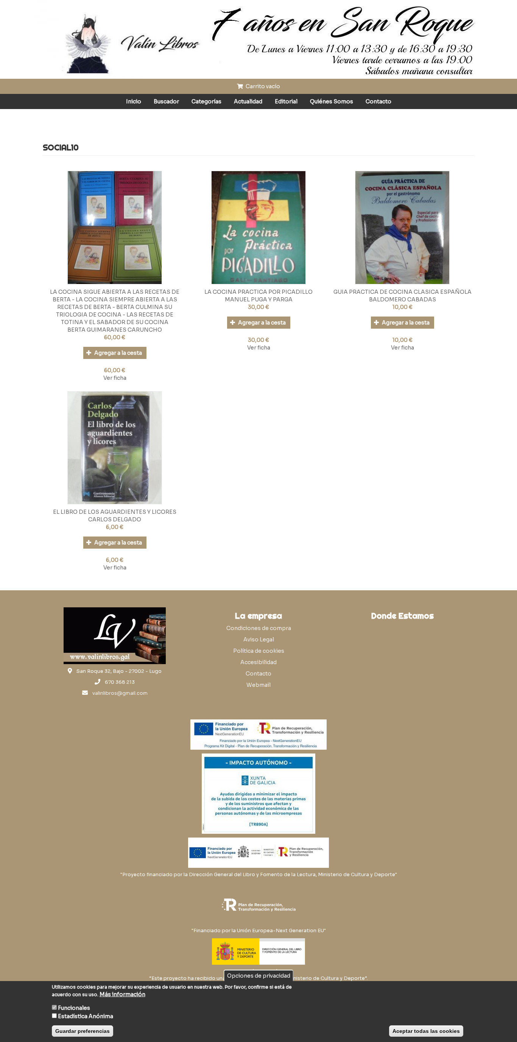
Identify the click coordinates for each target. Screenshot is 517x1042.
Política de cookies (258, 650)
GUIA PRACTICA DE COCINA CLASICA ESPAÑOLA (402, 292)
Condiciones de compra (258, 628)
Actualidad (248, 101)
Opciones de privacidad (258, 975)
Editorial (286, 101)
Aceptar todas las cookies (426, 1031)
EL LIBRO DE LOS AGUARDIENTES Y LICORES (114, 512)
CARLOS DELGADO (114, 519)
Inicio (133, 101)
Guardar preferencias (82, 1031)
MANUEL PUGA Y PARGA (259, 299)
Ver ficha (114, 377)
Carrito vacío (262, 86)
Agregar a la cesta (117, 352)
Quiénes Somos (331, 101)
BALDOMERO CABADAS (402, 299)
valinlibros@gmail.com (120, 693)
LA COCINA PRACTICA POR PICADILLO (258, 292)
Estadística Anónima (85, 1016)
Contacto (378, 101)
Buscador (166, 101)
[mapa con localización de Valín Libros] (402, 660)
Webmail (258, 685)
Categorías (206, 101)
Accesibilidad (258, 662)
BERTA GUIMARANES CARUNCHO (114, 329)
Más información (122, 994)
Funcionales (74, 1008)
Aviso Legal (258, 639)
